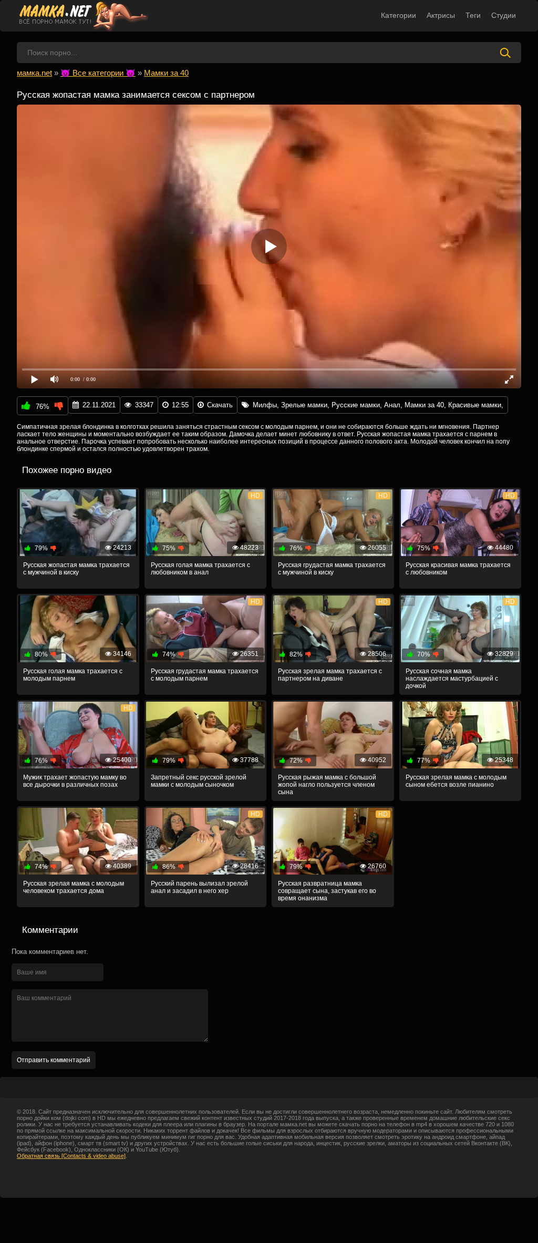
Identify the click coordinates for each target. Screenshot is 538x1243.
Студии (503, 15)
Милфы (265, 405)
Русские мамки (356, 405)
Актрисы (441, 15)
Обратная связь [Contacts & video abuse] (71, 1156)
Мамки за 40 (424, 405)
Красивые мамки (474, 405)
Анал (392, 405)
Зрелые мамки (304, 405)
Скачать (220, 405)
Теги (473, 15)
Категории (398, 15)
